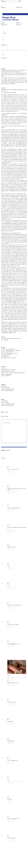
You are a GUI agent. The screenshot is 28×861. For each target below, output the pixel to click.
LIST (3, 458)
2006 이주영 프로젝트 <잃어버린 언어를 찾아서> (16, 528)
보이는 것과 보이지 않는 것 (13, 469)
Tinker (8, 566)
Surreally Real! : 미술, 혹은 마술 (14, 605)
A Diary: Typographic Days (13, 818)
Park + (8, 675)
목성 (8, 779)
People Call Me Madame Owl (13, 508)
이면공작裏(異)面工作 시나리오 (13, 644)
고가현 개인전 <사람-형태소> (13, 624)
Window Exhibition (11, 838)
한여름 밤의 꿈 (10, 721)
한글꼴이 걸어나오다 (11, 546)
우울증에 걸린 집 (10, 741)
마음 (8, 585)
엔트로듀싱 (9, 799)
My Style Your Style (11, 702)
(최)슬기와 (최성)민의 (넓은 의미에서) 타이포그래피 (16, 489)
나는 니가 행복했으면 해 (12, 760)
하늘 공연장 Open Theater (13, 682)
